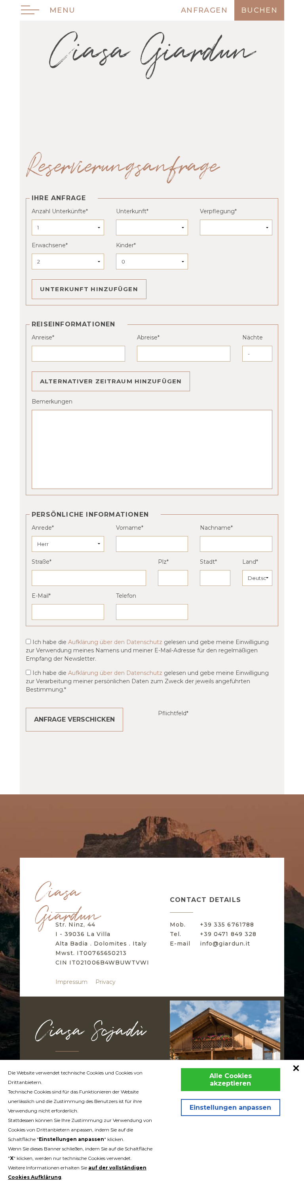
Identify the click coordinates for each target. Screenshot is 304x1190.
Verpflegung (217, 211)
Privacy (105, 981)
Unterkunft (131, 211)
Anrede (42, 527)
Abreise (147, 337)
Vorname (128, 527)
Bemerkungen (52, 401)
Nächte (252, 337)
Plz (162, 561)
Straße (40, 561)
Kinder (125, 245)
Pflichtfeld (172, 713)
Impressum (71, 981)
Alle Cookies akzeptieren (230, 1079)
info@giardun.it (225, 943)
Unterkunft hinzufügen (89, 289)
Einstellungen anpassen (230, 1107)
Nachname (215, 527)
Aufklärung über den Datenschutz (115, 642)
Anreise (42, 337)
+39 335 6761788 (227, 924)
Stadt (207, 561)
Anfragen (204, 10)
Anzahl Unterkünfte (59, 211)
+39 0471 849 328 (228, 934)
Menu (62, 10)
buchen (259, 10)
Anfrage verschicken (74, 719)
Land (249, 561)
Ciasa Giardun (152, 51)
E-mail (40, 595)
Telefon (126, 595)
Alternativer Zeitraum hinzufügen (111, 381)
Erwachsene (49, 245)
